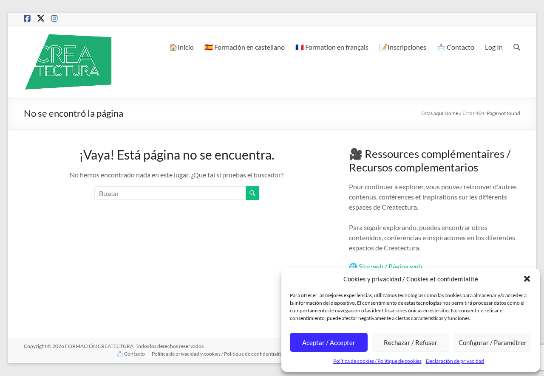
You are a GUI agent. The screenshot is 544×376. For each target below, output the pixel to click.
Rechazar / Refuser (410, 342)
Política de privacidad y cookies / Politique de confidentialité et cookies (229, 354)
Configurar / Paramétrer (493, 342)
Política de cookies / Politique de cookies (377, 361)
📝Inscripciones (402, 47)
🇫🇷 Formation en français (331, 47)
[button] (527, 279)
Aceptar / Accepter (328, 342)
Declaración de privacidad (455, 361)
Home (451, 113)
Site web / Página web (390, 266)
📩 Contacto (455, 47)
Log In (494, 47)
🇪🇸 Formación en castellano (244, 47)
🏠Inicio (181, 47)
